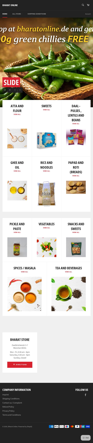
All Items (16, 14)
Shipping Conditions (37, 14)
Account (88, 14)
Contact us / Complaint (12, 402)
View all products (34, 90)
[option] (46, 62)
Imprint (5, 394)
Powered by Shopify (25, 426)
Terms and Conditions (11, 415)
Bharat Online (10, 5)
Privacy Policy (8, 411)
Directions (21, 365)
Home (4, 14)
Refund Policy (8, 406)
